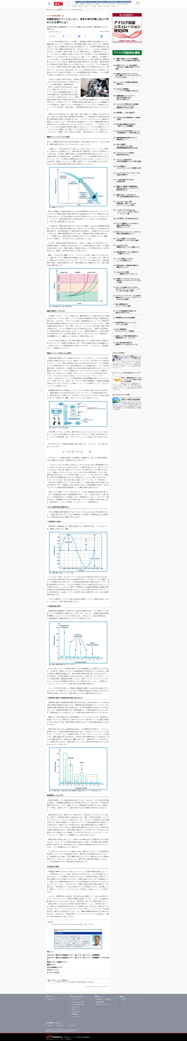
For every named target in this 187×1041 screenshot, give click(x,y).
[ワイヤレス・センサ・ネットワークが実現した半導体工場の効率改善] (116, 400)
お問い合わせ (76, 1007)
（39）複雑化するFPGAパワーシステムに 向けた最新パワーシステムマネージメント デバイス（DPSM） (127, 75)
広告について (76, 1009)
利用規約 (74, 1014)
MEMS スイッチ (52, 970)
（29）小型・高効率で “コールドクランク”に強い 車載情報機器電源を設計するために (125, 146)
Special (54, 9)
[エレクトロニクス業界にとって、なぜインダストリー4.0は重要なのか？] (116, 358)
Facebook (123, 999)
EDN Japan (48, 9)
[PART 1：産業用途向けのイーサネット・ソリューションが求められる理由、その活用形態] (116, 380)
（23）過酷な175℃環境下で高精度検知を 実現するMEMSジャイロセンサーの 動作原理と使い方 (125, 188)
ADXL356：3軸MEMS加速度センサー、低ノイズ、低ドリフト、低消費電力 (73, 955)
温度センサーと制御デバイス (57, 962)
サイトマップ (76, 1016)
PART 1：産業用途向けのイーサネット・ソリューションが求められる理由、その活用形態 (131, 379)
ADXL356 (101, 480)
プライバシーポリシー (60, 1039)
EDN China (72, 1025)
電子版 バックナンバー (102, 1004)
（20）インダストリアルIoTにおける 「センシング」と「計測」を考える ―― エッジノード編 (125, 211)
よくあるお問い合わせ (78, 1004)
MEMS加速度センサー (55, 967)
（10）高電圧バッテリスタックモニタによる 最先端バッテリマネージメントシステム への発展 (126, 280)
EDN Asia (61, 1025)
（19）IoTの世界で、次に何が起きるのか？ (125, 218)
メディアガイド (76, 999)
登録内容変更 (100, 1002)
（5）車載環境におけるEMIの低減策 (123, 317)
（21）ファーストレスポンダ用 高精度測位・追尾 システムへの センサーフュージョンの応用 (124, 203)
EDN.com (50, 1025)
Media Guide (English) (78, 1002)
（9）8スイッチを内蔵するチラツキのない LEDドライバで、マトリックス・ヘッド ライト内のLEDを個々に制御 (126, 289)
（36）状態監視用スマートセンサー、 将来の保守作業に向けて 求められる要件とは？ (124, 97)
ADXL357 (51, 482)
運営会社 (69, 1039)
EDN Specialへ (76, 1011)
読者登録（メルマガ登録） (104, 999)
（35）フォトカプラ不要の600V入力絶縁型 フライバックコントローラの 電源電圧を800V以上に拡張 (125, 105)
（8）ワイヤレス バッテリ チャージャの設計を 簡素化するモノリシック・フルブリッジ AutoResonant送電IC (126, 297)
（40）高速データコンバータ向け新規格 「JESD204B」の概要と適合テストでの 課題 (126, 67)
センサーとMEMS (53, 972)
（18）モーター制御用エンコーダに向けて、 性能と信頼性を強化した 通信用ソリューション (126, 225)
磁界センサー (51, 964)
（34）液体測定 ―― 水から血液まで (123, 112)
